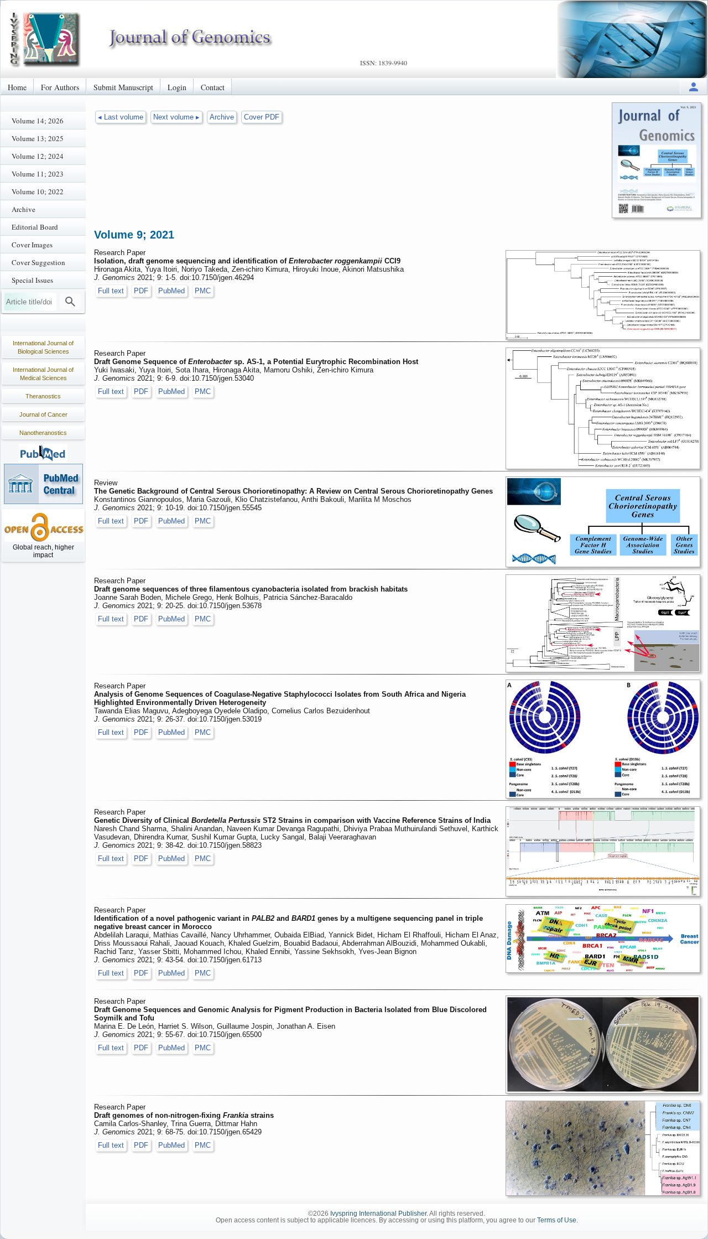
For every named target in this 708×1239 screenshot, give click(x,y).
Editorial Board (35, 227)
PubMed (171, 291)
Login (177, 87)
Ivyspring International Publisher (378, 1213)
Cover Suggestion (38, 262)
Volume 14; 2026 (38, 121)
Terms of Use (556, 1220)
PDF (141, 291)
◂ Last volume (120, 117)
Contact (213, 87)
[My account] (693, 87)
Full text (111, 291)
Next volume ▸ (176, 117)
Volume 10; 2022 (38, 191)
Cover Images (32, 245)
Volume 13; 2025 (38, 138)
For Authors (60, 87)
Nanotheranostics (43, 432)
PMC (203, 291)
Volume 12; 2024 (38, 156)
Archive (23, 209)
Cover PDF (261, 117)
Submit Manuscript (123, 87)
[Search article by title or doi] (70, 301)
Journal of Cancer (43, 414)
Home (17, 87)
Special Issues (32, 280)
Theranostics (43, 396)
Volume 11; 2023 (38, 174)
